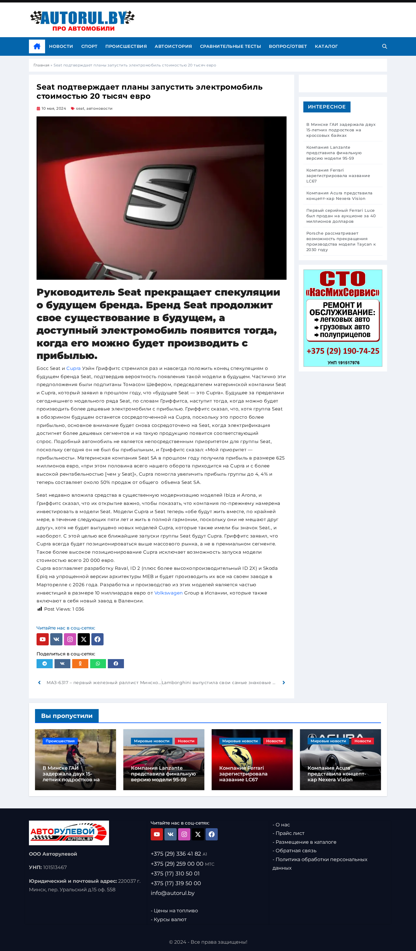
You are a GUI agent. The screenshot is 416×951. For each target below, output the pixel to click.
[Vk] (56, 639)
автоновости (99, 108)
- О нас (281, 825)
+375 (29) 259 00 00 (182, 864)
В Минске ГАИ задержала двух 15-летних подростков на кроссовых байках (71, 777)
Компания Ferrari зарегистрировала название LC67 (243, 773)
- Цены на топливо (174, 911)
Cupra (74, 368)
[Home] (37, 47)
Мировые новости (151, 741)
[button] (45, 663)
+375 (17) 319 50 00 (176, 883)
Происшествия (126, 46)
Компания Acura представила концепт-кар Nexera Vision (337, 773)
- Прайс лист (289, 833)
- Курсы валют (169, 919)
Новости (61, 46)
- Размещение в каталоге (305, 842)
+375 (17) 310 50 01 (175, 873)
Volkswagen (168, 593)
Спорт (89, 46)
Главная (41, 65)
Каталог (326, 46)
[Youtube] (43, 639)
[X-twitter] (84, 639)
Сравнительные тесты (230, 46)
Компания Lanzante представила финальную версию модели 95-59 (163, 773)
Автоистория (173, 46)
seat (80, 108)
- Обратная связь (294, 851)
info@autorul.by (173, 893)
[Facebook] (97, 639)
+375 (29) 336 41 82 (179, 854)
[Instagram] (70, 639)
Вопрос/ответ (288, 46)
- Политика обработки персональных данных (320, 864)
